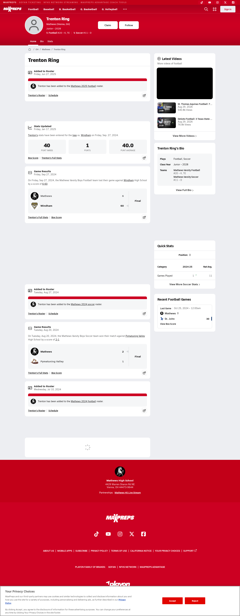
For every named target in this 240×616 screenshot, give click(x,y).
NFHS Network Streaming (61, 2)
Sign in (227, 9)
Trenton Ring (58, 18)
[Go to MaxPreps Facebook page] (143, 534)
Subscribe (81, 550)
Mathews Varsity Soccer (186, 176)
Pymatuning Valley (135, 335)
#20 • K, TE (58, 32)
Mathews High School (120, 480)
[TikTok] (201, 2)
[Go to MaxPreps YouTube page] (108, 534)
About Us (48, 550)
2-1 (57, 339)
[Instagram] (217, 2)
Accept (172, 600)
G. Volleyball (109, 9)
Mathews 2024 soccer (83, 304)
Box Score (33, 157)
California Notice (141, 550)
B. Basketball (67, 9)
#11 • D (82, 32)
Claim (107, 25)
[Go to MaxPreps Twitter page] (131, 534)
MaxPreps (9, 2)
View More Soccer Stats (183, 284)
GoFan (112, 566)
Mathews (46, 49)
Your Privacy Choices (167, 550)
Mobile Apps (64, 550)
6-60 (45, 183)
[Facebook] (233, 2)
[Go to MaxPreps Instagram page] (120, 534)
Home (33, 41)
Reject (195, 600)
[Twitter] (225, 2)
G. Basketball (88, 9)
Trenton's (33, 135)
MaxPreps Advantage (152, 566)
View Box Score (168, 323)
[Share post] (144, 95)
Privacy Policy (99, 550)
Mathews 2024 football (83, 401)
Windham (86, 135)
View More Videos (184, 136)
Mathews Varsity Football (187, 170)
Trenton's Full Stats (52, 157)
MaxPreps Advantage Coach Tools (104, 2)
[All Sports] (125, 9)
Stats (50, 41)
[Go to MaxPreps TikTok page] (96, 534)
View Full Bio (184, 190)
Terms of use (119, 550)
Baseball (48, 9)
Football (33, 9)
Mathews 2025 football (83, 86)
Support (188, 550)
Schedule (53, 95)
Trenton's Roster (36, 95)
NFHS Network (127, 566)
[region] (120, 601)
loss (74, 135)
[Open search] (206, 9)
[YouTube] (209, 2)
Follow (129, 25)
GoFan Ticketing (30, 2)
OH (37, 49)
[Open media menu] (214, 9)
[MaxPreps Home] (12, 9)
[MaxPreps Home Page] (29, 49)
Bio (42, 41)
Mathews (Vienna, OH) (58, 24)
